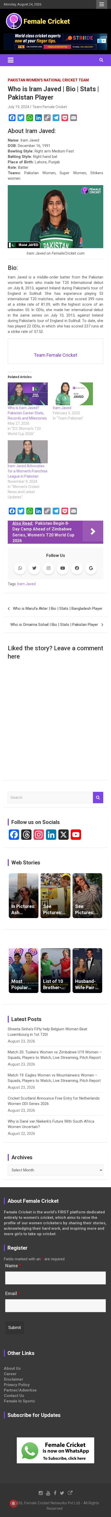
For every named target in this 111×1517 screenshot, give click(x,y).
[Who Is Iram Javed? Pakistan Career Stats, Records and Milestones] (28, 394)
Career (10, 1374)
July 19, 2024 (18, 107)
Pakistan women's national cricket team (48, 80)
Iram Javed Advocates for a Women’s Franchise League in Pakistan (27, 471)
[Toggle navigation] (10, 60)
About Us (12, 1368)
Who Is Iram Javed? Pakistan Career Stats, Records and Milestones (27, 413)
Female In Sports (19, 1401)
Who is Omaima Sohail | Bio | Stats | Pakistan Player (54, 624)
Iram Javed (62, 408)
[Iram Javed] (73, 394)
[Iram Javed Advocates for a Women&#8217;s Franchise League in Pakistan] (28, 451)
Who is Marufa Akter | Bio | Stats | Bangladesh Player (57, 608)
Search (98, 797)
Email (12, 1293)
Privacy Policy (17, 1384)
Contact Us (14, 1395)
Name (13, 1265)
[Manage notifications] (13, 1503)
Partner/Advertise (20, 1390)
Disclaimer (13, 1379)
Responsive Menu (101, 4)
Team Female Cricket (49, 107)
